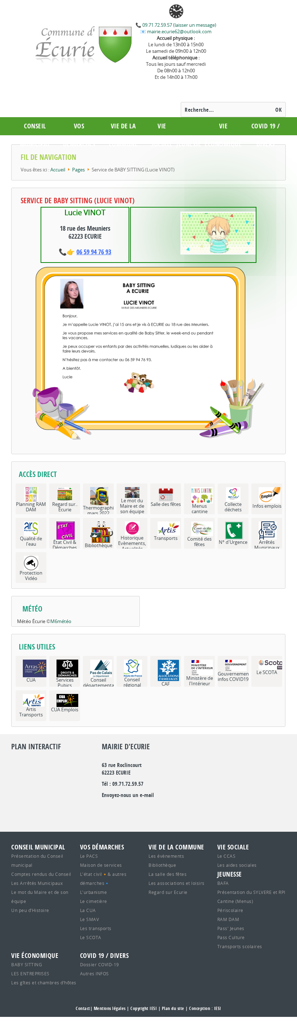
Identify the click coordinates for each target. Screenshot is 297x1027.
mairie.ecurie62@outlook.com (179, 31)
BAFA (223, 883)
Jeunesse (188, 144)
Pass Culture (231, 937)
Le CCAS (226, 856)
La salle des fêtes (167, 874)
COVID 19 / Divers (265, 135)
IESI (217, 1008)
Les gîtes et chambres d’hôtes (43, 982)
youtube (167, 810)
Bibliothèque (162, 865)
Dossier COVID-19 (99, 964)
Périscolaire (230, 910)
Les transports (96, 928)
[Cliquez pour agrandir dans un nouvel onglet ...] (148, 353)
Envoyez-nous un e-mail (128, 795)
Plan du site (173, 1008)
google (107, 810)
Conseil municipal (35, 135)
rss (155, 810)
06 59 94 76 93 (93, 251)
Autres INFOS (94, 973)
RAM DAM (228, 919)
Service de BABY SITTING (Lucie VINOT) (78, 200)
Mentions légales (110, 1008)
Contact (83, 1008)
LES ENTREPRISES (30, 973)
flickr (131, 810)
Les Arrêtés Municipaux (37, 883)
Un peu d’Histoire (30, 910)
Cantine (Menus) (235, 901)
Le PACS (89, 856)
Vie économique (223, 135)
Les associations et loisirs (176, 883)
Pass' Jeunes (230, 928)
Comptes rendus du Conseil (41, 874)
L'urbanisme (93, 892)
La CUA (88, 910)
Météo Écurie (31, 621)
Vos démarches (79, 135)
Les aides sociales (237, 865)
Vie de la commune (123, 135)
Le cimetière (93, 901)
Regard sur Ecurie (168, 892)
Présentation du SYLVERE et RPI (251, 892)
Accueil (57, 169)
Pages (78, 169)
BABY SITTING (26, 964)
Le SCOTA (90, 937)
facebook (143, 810)
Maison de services (101, 865)
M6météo (60, 621)
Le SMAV (89, 919)
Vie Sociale (162, 135)
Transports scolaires (239, 946)
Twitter (119, 810)
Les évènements (166, 856)
